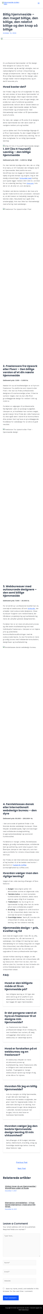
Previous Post (21, 1162)
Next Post (22, 1168)
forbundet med (26, 178)
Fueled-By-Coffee (19, 865)
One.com (30, 183)
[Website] (19, 1281)
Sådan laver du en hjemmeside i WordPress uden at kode (20, 1187)
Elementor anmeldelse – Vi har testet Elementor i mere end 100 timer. (20, 1204)
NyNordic (31, 608)
